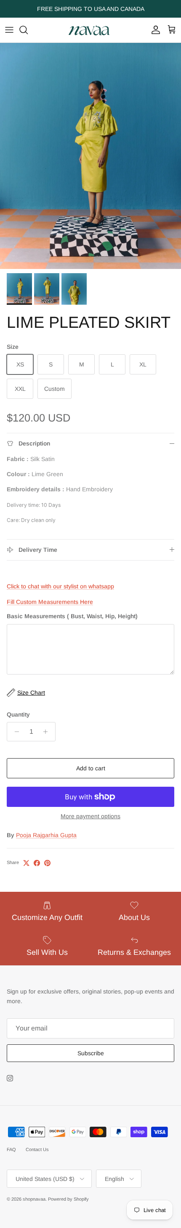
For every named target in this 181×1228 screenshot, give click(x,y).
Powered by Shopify (68, 1199)
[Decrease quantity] (14, 731)
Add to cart (90, 768)
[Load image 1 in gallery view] (90, 156)
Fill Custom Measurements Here (50, 601)
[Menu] (9, 30)
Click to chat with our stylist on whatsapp (60, 586)
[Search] (28, 30)
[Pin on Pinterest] (47, 863)
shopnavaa (34, 1199)
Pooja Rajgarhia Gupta (46, 835)
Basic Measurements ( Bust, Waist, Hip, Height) (72, 616)
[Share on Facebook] (37, 863)
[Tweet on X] (26, 863)
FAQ (11, 1149)
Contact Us (37, 1149)
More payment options (90, 816)
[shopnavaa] (90, 30)
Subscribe (90, 1053)
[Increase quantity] (47, 731)
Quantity (18, 714)
